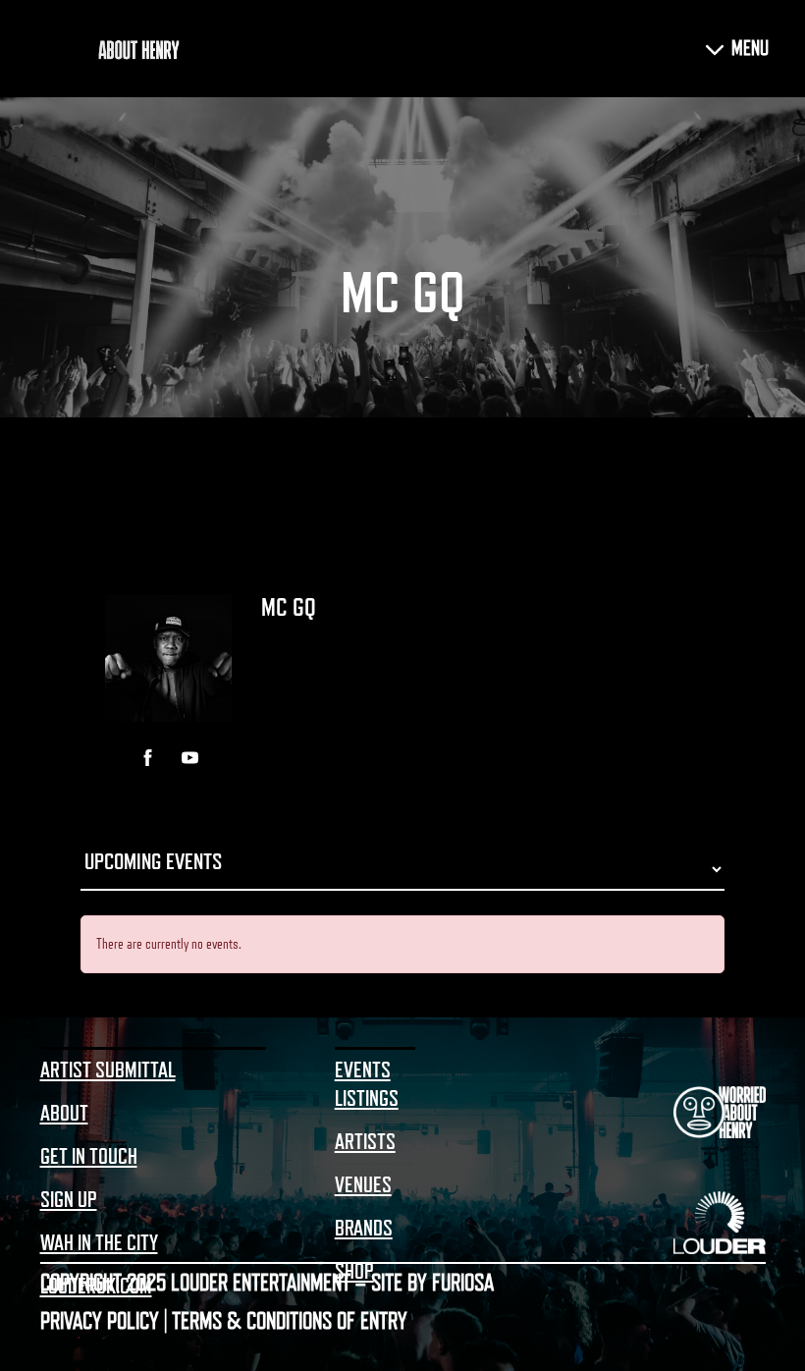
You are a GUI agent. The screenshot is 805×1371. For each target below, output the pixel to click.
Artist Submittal (108, 1070)
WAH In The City (99, 1243)
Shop (354, 1272)
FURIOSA (463, 1282)
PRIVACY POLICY (99, 1321)
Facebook (148, 757)
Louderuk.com (96, 1286)
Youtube (190, 757)
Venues (363, 1185)
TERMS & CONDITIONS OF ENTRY (289, 1321)
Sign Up (68, 1200)
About (64, 1113)
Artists (365, 1142)
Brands (364, 1228)
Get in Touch (88, 1157)
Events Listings (367, 1085)
